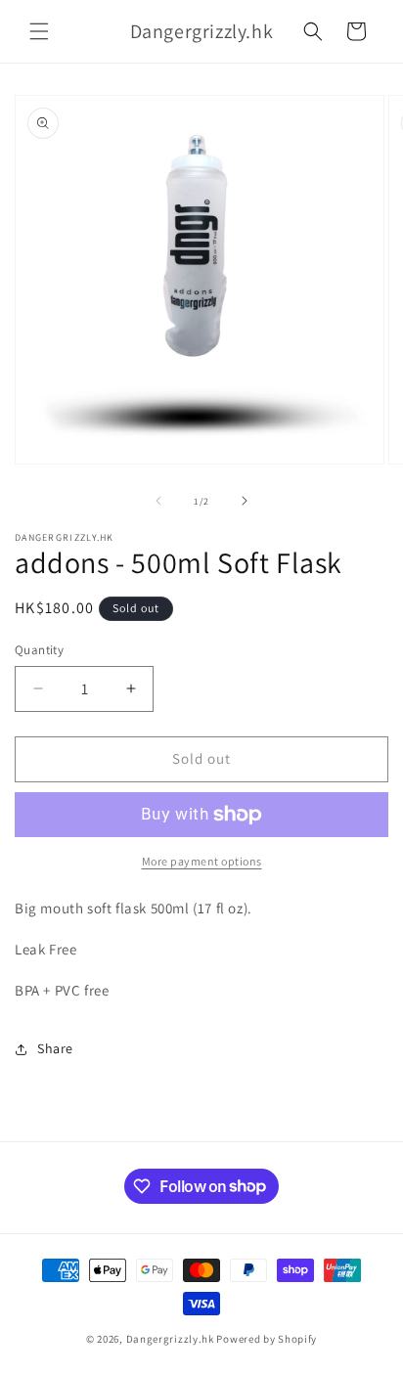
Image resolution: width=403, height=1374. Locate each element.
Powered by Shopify (266, 1339)
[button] (39, 31)
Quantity (39, 650)
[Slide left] (158, 500)
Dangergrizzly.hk (170, 1339)
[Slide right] (244, 500)
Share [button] (55, 1048)
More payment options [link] (202, 861)
